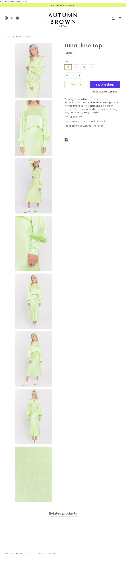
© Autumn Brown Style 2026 (19, 553)
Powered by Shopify (48, 553)
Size (66, 61)
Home (9, 37)
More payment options (105, 91)
